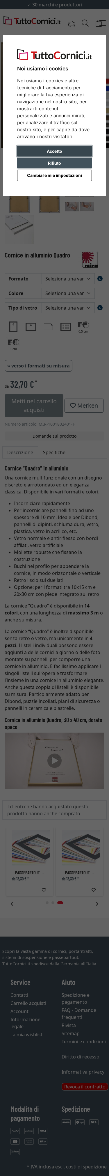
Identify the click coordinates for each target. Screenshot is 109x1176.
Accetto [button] (54, 151)
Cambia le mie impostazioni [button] (54, 175)
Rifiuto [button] (54, 163)
